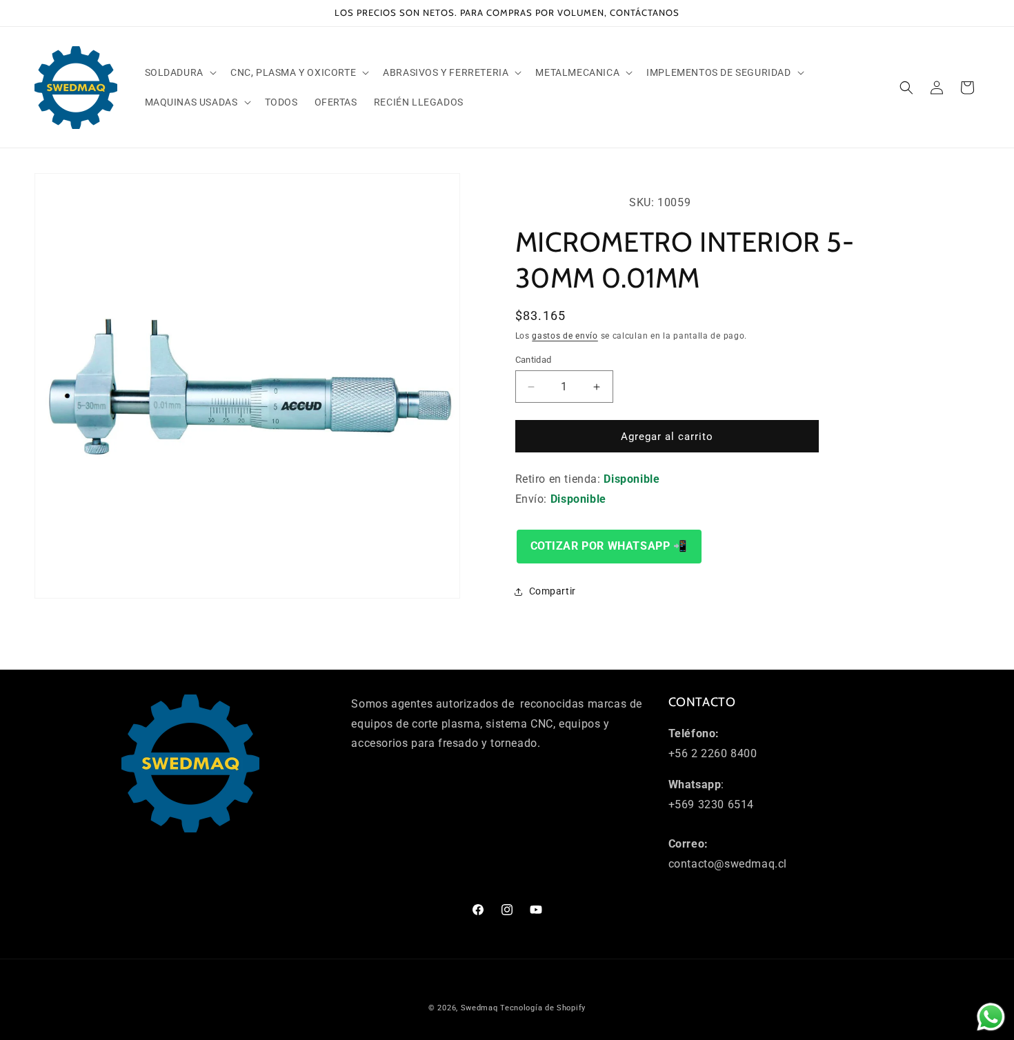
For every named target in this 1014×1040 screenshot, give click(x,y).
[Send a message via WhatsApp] (991, 1017)
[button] (179, 72)
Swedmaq (479, 1007)
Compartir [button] (552, 591)
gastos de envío (565, 336)
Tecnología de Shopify (543, 1007)
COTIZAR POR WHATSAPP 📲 (609, 545)
